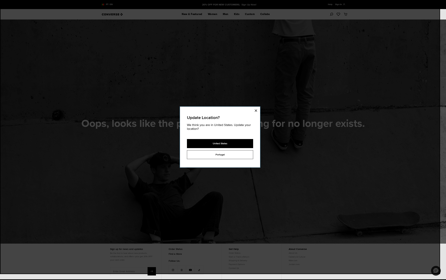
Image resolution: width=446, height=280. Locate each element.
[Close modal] (257, 110)
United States (220, 143)
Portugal (220, 154)
